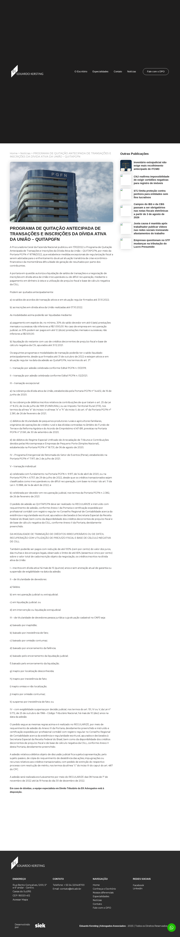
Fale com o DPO (156, 71)
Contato (118, 71)
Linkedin (137, 888)
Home (14, 153)
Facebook (138, 885)
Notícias (131, 71)
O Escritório (81, 71)
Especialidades (100, 71)
